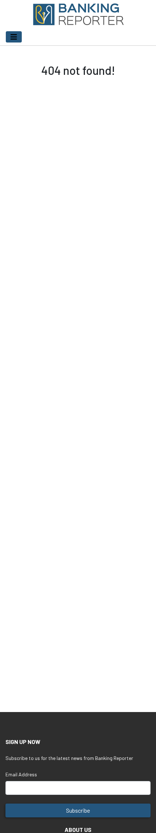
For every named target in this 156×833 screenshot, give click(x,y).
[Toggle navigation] (14, 37)
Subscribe (78, 810)
